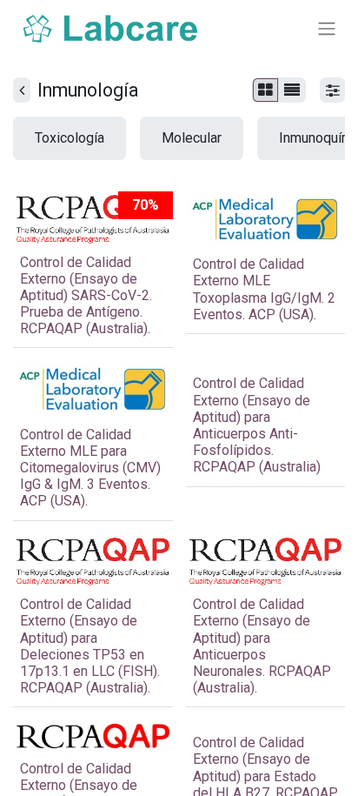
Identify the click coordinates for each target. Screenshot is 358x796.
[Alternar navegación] (326, 29)
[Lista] (292, 90)
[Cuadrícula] (265, 90)
